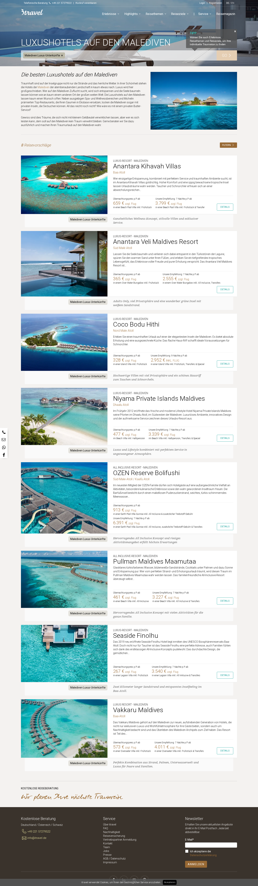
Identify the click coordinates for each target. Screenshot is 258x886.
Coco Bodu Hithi (136, 324)
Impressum (110, 862)
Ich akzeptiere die (203, 853)
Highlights (131, 14)
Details (225, 206)
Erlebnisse (109, 14)
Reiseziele (178, 14)
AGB (105, 858)
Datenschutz (118, 858)
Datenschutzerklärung (203, 855)
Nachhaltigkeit (111, 832)
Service (203, 14)
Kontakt (107, 843)
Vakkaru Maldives (138, 710)
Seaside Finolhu (135, 635)
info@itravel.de (36, 838)
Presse (107, 854)
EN (232, 3)
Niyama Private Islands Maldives (159, 398)
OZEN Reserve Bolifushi (146, 473)
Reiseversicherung (114, 835)
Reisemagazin (225, 14)
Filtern (226, 145)
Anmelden (196, 864)
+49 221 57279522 (38, 831)
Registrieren (215, 3)
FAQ (105, 828)
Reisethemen (154, 14)
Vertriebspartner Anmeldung (119, 839)
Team (106, 847)
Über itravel (109, 824)
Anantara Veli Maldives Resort (155, 241)
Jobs (106, 851)
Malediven (43, 87)
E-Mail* (189, 839)
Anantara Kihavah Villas (147, 166)
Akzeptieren (169, 882)
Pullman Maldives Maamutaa (154, 561)
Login (202, 3)
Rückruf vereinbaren (86, 3)
